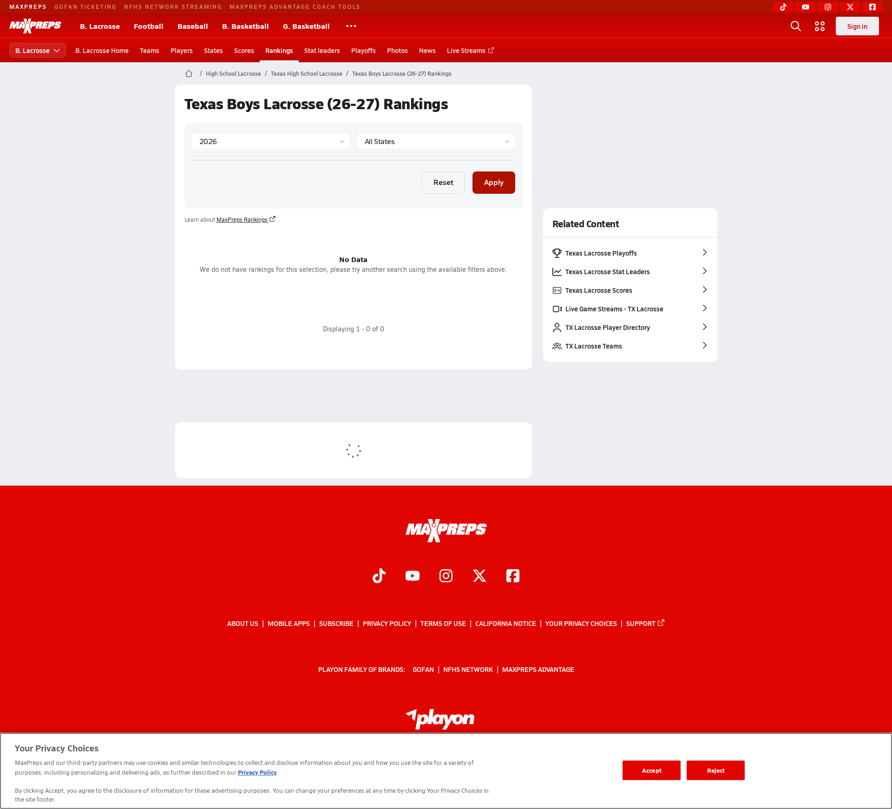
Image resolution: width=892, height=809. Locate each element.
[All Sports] (351, 26)
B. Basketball (245, 25)
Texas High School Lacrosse (306, 73)
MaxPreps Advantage (538, 669)
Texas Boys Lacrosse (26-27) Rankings (402, 73)
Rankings (279, 50)
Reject (716, 770)
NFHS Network (468, 669)
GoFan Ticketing (85, 6)
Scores (244, 50)
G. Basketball (306, 25)
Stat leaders (322, 50)
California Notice (505, 623)
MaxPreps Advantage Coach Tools (295, 6)
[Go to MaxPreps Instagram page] (446, 576)
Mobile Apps (289, 623)
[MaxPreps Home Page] (189, 73)
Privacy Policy (387, 623)
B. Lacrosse (100, 25)
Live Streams (466, 50)
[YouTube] (805, 7)
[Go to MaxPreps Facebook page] (512, 576)
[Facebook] (872, 7)
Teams (149, 50)
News (427, 50)
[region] (446, 771)
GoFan (423, 669)
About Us (242, 623)
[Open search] (796, 26)
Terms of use (443, 623)
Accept (652, 770)
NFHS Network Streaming (173, 6)
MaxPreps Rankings (242, 219)
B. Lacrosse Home (102, 50)
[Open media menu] (820, 26)
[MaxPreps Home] (35, 26)
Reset (443, 182)
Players (182, 50)
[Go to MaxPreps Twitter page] (479, 576)
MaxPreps (28, 6)
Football (149, 25)
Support (641, 623)
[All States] (436, 141)
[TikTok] (783, 7)
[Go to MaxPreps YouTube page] (412, 576)
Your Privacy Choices (581, 623)
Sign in (857, 26)
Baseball (192, 25)
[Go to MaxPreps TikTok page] (379, 576)
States (213, 50)
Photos (397, 50)
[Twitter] (850, 7)
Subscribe (336, 623)
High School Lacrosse (233, 73)
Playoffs (363, 50)
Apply (494, 182)
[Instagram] (828, 7)
